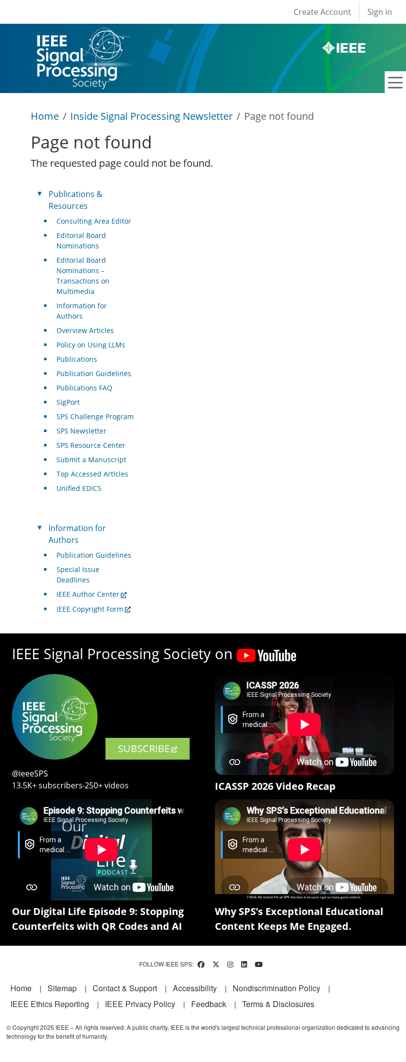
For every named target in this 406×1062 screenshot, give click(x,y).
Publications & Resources (75, 200)
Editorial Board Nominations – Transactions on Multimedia (82, 275)
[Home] (82, 37)
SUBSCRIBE (144, 748)
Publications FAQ (84, 387)
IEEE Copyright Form (89, 609)
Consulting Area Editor (93, 221)
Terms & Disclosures (278, 1004)
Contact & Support (125, 988)
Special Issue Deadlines (78, 574)
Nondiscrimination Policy (276, 988)
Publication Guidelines (93, 373)
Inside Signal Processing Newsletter (151, 116)
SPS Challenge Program (95, 416)
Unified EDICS (79, 488)
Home (45, 116)
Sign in (379, 11)
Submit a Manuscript (91, 459)
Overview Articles (85, 330)
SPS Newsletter (81, 430)
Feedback (208, 1004)
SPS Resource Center (90, 445)
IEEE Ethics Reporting (49, 1004)
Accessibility (195, 988)
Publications (76, 359)
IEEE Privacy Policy (140, 1004)
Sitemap (62, 988)
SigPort (68, 402)
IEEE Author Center (87, 594)
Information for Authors (81, 311)
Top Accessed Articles (92, 474)
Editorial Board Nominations (81, 240)
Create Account (322, 11)
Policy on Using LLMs (90, 344)
